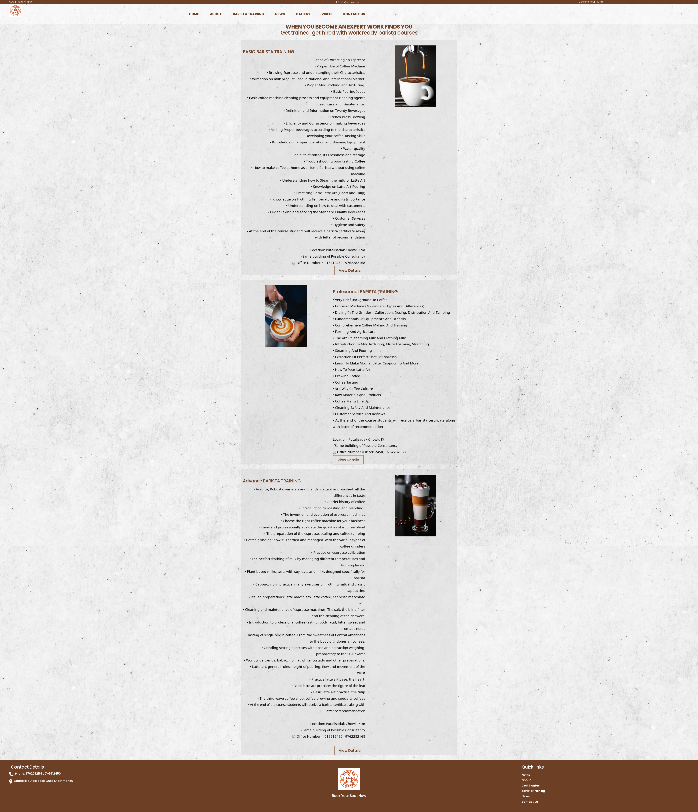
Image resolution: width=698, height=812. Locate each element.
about (216, 14)
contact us (354, 14)
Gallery (303, 14)
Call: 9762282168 (22, 2)
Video (327, 14)
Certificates (531, 785)
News (280, 14)
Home (194, 14)
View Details (350, 270)
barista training (248, 14)
